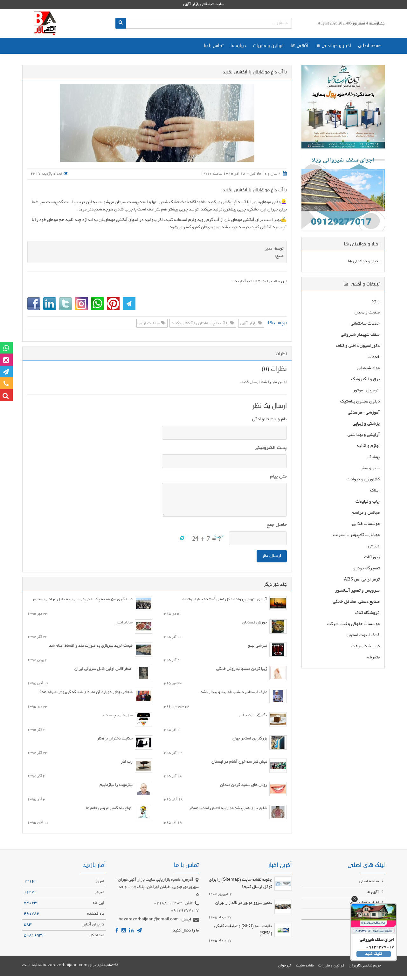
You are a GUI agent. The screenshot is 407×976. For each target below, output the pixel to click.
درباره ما (238, 46)
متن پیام (278, 476)
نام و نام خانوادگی (269, 419)
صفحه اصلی (370, 46)
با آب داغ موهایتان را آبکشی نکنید (255, 190)
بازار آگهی (248, 323)
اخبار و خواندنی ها (333, 46)
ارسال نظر (271, 556)
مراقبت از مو (149, 323)
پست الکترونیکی (271, 447)
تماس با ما (214, 46)
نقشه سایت (305, 966)
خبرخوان (285, 966)
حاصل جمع (277, 524)
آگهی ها (299, 46)
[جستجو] (120, 23)
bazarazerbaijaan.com (65, 965)
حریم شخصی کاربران (365, 966)
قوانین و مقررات (268, 46)
